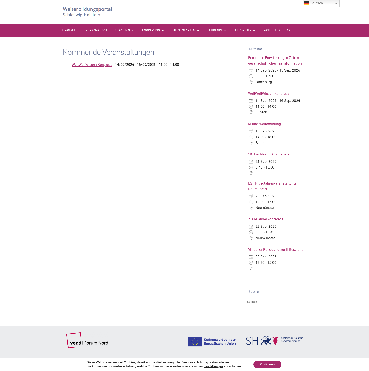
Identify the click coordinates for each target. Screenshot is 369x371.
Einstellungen (213, 366)
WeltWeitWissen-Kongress (92, 65)
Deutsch (316, 3)
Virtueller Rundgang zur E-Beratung (276, 250)
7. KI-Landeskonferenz (265, 219)
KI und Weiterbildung (264, 124)
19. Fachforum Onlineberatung (272, 154)
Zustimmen (267, 364)
